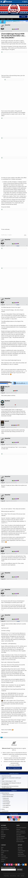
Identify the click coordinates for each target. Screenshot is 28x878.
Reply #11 (3, 595)
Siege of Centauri (19, 839)
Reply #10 (3, 579)
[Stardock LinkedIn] (16, 819)
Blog (2, 849)
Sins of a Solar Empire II (20, 832)
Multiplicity (3, 836)
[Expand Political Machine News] (2, 796)
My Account (20, 849)
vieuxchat (7, 25)
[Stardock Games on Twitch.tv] (15, 817)
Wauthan (7, 400)
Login (12, 19)
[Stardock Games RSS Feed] (19, 819)
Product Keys (20, 852)
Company (3, 845)
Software (3, 825)
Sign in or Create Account (14, 768)
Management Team (5, 850)
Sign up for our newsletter (8, 867)
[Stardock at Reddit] (9, 819)
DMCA (18, 875)
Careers (2, 852)
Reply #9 (3, 553)
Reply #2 (3, 304)
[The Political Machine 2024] (14, 8)
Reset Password (21, 854)
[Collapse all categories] (27, 792)
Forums (2, 861)
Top (26, 245)
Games (18, 825)
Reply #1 (3, 245)
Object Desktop (4, 827)
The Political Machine (20, 836)
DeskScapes (3, 834)
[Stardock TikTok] (14, 819)
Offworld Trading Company (21, 838)
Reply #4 (3, 407)
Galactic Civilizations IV (20, 831)
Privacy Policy (6, 875)
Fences (2, 832)
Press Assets (3, 856)
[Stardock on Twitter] (8, 817)
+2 (2, 390)
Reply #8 (3, 501)
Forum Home (3, 19)
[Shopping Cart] (25, 1)
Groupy (2, 838)
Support (20, 845)
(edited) (18, 245)
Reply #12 (3, 621)
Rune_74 (7, 386)
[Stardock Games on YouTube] (13, 817)
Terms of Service (13, 875)
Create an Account (21, 850)
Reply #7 (3, 482)
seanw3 (7, 421)
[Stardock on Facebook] (10, 817)
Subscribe (19, 869)
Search (8, 19)
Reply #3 (3, 392)
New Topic (23, 16)
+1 (2, 404)
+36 (2, 28)
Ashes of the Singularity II (21, 827)
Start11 (2, 831)
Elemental (18, 829)
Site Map (22, 875)
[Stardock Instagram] (17, 817)
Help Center (20, 847)
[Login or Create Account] (23, 1)
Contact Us (3, 859)
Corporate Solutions (5, 829)
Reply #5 (3, 427)
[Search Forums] (26, 1)
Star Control (18, 834)
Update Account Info (22, 856)
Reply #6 (3, 444)
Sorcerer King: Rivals (20, 841)
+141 (2, 425)
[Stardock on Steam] (20, 817)
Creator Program (4, 857)
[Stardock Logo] (7, 1)
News (2, 854)
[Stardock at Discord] (11, 819)
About (2, 847)
